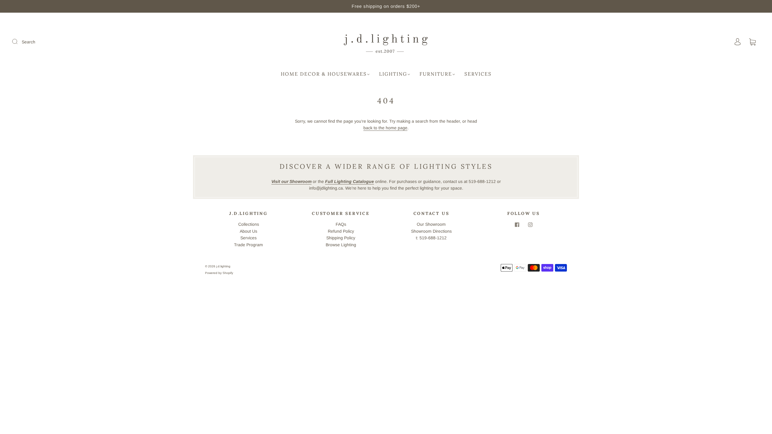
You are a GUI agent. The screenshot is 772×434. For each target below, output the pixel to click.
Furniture (435, 74)
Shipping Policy (340, 237)
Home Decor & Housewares (324, 74)
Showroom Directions (431, 231)
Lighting (393, 74)
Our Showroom (431, 224)
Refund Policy (341, 231)
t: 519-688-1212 (431, 237)
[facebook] (517, 224)
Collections (248, 224)
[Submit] (18, 41)
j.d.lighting (223, 266)
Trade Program (248, 244)
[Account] (737, 42)
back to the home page (385, 127)
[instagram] (530, 224)
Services (478, 74)
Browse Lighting (341, 244)
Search (28, 41)
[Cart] (752, 42)
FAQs (341, 224)
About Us (248, 231)
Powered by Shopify (219, 273)
